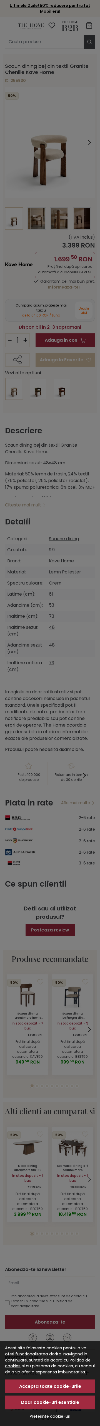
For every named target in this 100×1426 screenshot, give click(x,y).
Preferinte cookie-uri (50, 1416)
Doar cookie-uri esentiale (50, 1402)
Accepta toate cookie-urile (50, 1386)
